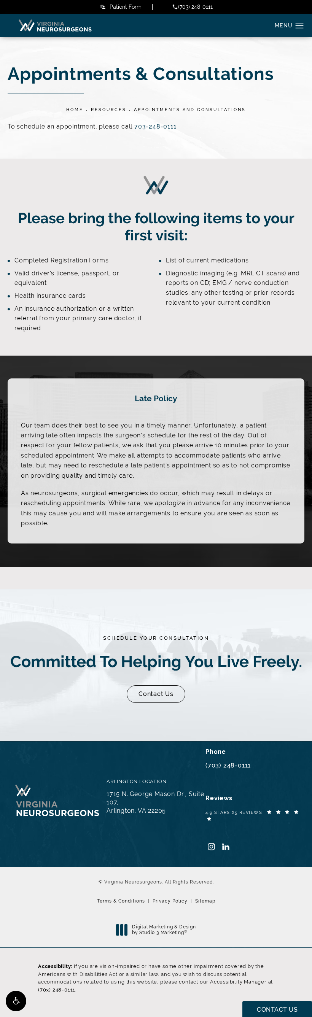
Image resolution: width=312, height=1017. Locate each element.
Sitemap (205, 901)
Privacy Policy (170, 901)
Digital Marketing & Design (164, 930)
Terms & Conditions (121, 901)
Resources (108, 109)
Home (74, 109)
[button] (16, 1001)
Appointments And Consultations (190, 109)
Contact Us (156, 694)
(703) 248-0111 (56, 990)
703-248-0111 (155, 126)
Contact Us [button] (277, 1009)
